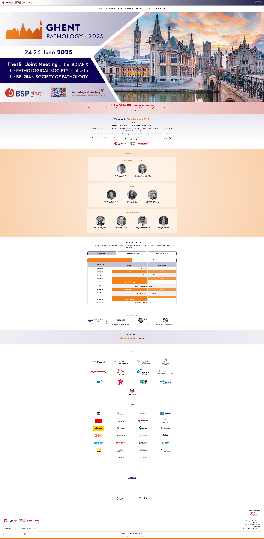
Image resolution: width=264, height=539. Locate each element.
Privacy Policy (125, 533)
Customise (8, 534)
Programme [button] (110, 8)
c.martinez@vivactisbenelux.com (252, 524)
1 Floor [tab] (109, 260)
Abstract (139, 8)
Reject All (19, 534)
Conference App (160, 8)
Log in (259, 2)
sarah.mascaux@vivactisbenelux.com (251, 528)
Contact (149, 8)
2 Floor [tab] (154, 260)
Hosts (120, 8)
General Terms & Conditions (135, 533)
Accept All (30, 534)
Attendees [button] (128, 8)
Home (100, 8)
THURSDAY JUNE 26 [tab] (162, 253)
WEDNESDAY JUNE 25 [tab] (132, 253)
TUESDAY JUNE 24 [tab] (101, 253)
